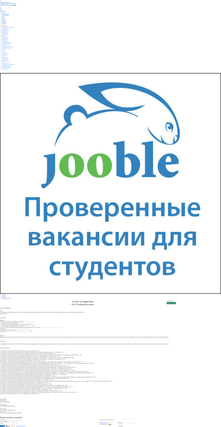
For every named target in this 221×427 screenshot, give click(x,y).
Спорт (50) (3, 56)
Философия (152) (5, 41)
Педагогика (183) (5, 37)
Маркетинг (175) (4, 39)
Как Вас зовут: (3, 420)
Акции (3, 18)
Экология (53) (4, 53)
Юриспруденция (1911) (6, 30)
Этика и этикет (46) (5, 57)
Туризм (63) (4, 49)
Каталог (3, 295)
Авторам (4, 20)
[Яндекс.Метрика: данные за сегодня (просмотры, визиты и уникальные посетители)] (103, 422)
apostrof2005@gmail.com (6, 5)
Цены (3, 16)
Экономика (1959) (5, 28)
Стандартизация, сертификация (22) (8, 64)
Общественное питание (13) (7, 67)
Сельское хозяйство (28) (6, 63)
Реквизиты (4, 22)
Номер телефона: (4, 421)
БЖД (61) (3, 50)
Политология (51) (5, 54)
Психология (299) (5, 34)
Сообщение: (120, 422)
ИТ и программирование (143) (7, 42)
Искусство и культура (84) (6, 48)
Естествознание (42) (5, 60)
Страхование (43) (5, 59)
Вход (1, 9)
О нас (3, 12)
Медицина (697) (4, 31)
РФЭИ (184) (4, 35)
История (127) (4, 45)
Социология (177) (5, 38)
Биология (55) (4, 52)
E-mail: (1, 423)
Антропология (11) (5, 68)
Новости (4, 19)
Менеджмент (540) (5, 32)
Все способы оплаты (21, 425)
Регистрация (3, 11)
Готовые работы (5, 14)
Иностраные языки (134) (6, 43)
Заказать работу (5, 15)
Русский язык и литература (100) (7, 46)
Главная (3, 294)
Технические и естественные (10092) (8, 27)
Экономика (4, 297)
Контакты (4, 23)
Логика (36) (4, 61)
